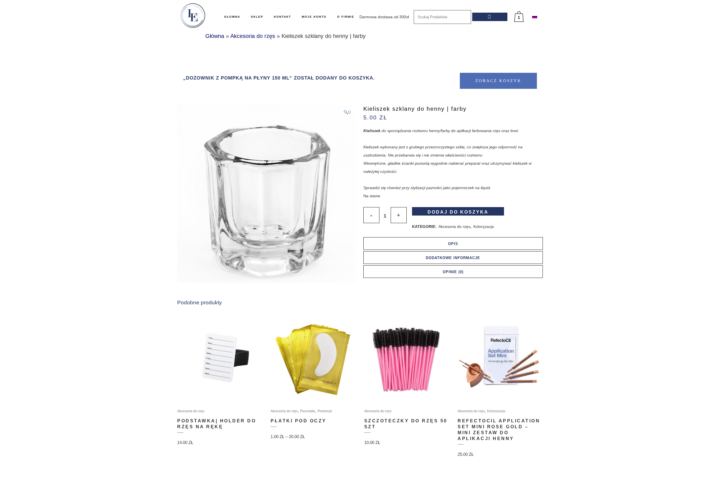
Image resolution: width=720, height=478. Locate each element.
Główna (214, 36)
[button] (347, 112)
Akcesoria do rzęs (252, 36)
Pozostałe (307, 411)
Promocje (325, 411)
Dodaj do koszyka (458, 212)
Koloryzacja (483, 226)
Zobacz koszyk (498, 80)
